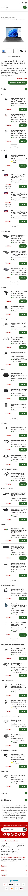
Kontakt (3, 875)
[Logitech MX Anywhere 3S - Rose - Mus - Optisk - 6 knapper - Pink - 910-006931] (6, 115)
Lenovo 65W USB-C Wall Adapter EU (18, 353)
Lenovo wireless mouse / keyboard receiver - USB (19, 701)
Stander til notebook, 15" (18, 724)
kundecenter (7, 851)
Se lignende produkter (17, 83)
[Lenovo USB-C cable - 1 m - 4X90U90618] (6, 441)
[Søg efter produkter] (25, 7)
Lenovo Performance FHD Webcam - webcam (19, 292)
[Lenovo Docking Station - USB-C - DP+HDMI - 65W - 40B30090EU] (6, 269)
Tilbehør (4, 89)
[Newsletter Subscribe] (25, 829)
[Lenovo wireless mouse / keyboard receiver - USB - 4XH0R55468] (6, 701)
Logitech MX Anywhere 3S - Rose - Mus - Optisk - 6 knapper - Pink (19, 116)
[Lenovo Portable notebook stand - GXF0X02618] (6, 721)
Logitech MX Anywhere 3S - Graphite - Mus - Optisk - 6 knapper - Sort (19, 100)
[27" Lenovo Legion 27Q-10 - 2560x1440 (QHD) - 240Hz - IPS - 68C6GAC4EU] (6, 175)
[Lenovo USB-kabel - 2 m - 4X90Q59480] (6, 456)
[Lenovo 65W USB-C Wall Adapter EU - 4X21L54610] (6, 353)
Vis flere (14, 146)
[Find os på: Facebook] (5, 834)
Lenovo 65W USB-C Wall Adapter (18, 324)
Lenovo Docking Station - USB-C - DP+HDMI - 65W (19, 269)
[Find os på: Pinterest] (20, 834)
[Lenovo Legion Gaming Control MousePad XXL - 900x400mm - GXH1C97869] (6, 494)
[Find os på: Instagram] (8, 834)
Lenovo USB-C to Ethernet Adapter (16, 664)
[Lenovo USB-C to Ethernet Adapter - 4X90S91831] (6, 664)
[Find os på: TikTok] (12, 834)
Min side (4, 870)
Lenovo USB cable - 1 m (18, 427)
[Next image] (23, 35)
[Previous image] (2, 35)
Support (3, 866)
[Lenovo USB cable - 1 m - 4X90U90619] (6, 428)
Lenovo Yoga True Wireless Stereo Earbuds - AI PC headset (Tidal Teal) (19, 606)
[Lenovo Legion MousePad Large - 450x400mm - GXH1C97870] (6, 510)
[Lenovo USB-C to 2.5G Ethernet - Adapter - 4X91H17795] (6, 650)
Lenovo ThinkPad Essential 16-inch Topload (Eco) (19, 375)
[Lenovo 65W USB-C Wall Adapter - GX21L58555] (6, 324)
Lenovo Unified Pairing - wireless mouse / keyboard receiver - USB (18, 686)
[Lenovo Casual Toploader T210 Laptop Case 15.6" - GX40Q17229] (6, 390)
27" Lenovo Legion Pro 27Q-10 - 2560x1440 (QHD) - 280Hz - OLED (19, 194)
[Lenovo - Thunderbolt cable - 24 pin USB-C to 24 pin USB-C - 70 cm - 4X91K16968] (6, 474)
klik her (14, 860)
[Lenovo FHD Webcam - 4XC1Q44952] (6, 307)
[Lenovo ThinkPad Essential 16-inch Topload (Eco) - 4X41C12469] (6, 374)
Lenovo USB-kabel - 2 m (18, 455)
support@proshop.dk (8, 853)
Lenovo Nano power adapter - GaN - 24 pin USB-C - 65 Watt (18, 756)
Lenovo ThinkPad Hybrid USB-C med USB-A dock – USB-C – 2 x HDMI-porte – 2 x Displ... (19, 253)
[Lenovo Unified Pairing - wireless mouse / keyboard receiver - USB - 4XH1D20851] (6, 685)
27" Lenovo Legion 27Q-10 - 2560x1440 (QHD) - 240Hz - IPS (18, 176)
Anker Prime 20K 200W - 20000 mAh (18, 155)
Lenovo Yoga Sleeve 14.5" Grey (19, 404)
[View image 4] (21, 51)
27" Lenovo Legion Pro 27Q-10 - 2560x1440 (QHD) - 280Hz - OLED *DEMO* (19, 212)
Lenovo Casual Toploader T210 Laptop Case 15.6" (19, 390)
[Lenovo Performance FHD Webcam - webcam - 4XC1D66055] (6, 293)
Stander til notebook (17, 738)
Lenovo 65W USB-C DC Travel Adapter (18, 338)
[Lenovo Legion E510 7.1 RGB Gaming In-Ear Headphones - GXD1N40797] (6, 623)
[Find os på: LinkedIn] (23, 834)
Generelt (4, 793)
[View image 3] (15, 51)
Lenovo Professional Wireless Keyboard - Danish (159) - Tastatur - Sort (18, 548)
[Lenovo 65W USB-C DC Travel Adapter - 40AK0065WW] (6, 338)
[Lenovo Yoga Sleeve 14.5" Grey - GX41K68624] (6, 405)
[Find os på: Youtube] (16, 834)
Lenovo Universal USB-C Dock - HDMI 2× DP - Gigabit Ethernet (18, 236)
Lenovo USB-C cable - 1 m (18, 441)
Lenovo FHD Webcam (17, 306)
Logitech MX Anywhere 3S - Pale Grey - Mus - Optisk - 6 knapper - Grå (18, 132)
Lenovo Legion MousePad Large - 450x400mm (19, 509)
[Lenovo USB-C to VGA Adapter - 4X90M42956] (6, 776)
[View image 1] (3, 51)
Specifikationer (6, 800)
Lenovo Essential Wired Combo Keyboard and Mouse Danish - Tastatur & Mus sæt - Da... (18, 565)
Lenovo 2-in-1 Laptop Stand (17, 735)
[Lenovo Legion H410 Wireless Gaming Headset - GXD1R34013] (6, 590)
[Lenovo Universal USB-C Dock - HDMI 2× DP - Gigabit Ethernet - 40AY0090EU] (6, 236)
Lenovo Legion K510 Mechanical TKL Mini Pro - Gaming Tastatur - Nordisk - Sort (19, 531)
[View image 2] (9, 51)
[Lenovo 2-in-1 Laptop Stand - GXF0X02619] (6, 736)
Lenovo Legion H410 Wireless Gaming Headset (19, 590)
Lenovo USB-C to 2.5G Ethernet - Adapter (18, 649)
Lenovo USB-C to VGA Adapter (18, 776)
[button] (13, 34)
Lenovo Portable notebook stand (16, 721)
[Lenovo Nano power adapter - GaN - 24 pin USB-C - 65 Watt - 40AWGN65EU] (6, 755)
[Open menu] (2, 7)
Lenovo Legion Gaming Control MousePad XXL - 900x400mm (18, 494)
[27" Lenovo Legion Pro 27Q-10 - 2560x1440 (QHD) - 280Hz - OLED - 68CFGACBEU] (6, 193)
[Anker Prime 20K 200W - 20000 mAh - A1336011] (6, 156)
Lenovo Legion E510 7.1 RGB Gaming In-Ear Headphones (18, 624)
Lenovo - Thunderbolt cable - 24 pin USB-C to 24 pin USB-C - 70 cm (18, 475)
